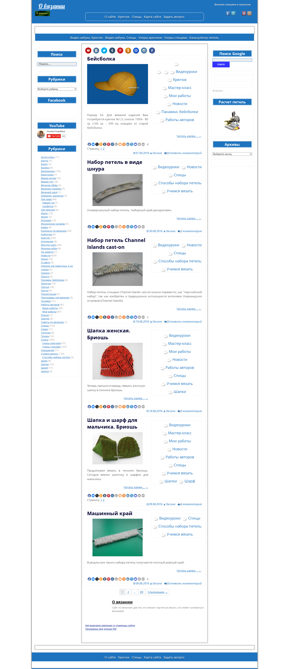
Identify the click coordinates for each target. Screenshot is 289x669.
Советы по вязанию (52, 322)
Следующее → (158, 592)
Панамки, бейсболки (52, 280)
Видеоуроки (48, 171)
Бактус (45, 160)
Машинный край (109, 513)
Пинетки (46, 283)
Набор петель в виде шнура (114, 165)
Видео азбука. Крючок (86, 38)
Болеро (45, 167)
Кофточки (46, 234)
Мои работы (49, 311)
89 (141, 592)
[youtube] (244, 13)
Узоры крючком (150, 38)
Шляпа (45, 371)
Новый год (48, 202)
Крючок (123, 17)
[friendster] (249, 13)
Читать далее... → (189, 136)
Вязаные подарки (51, 188)
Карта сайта (152, 17)
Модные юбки (49, 248)
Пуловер (46, 301)
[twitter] (233, 13)
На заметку (47, 251)
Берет (44, 164)
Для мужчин (48, 209)
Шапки (45, 364)
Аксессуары (47, 157)
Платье (45, 287)
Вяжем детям (48, 178)
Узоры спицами (175, 38)
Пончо (44, 290)
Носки (44, 259)
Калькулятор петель (204, 38)
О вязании (51, 6)
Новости (46, 255)
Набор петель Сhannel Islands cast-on (116, 243)
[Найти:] (57, 64)
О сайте (110, 17)
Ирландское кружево (53, 223)
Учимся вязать (49, 353)
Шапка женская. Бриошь (108, 334)
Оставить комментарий (184, 153)
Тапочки (46, 332)
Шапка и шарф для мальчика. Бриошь (112, 423)
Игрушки (46, 220)
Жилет (44, 216)
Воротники (47, 174)
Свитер (45, 318)
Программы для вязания (55, 297)
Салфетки (47, 206)
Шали (44, 360)
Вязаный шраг (49, 192)
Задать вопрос (174, 17)
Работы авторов (50, 304)
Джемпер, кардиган (52, 195)
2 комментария (191, 231)
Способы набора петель (56, 357)
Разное (45, 315)
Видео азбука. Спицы (120, 38)
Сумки (44, 329)
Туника (45, 336)
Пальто (45, 276)
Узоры (44, 339)
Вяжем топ (47, 181)
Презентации (49, 294)
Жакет (44, 213)
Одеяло (45, 273)
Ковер (44, 227)
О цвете (45, 262)
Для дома (46, 199)
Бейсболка (101, 58)
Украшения (47, 350)
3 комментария (191, 411)
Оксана (157, 153)
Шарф (44, 367)
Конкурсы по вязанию (54, 230)
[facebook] (228, 13)
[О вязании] (58, 13)
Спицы (136, 17)
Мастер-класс (49, 244)
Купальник (47, 241)
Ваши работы (50, 308)
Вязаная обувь (49, 185)
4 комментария (191, 504)
